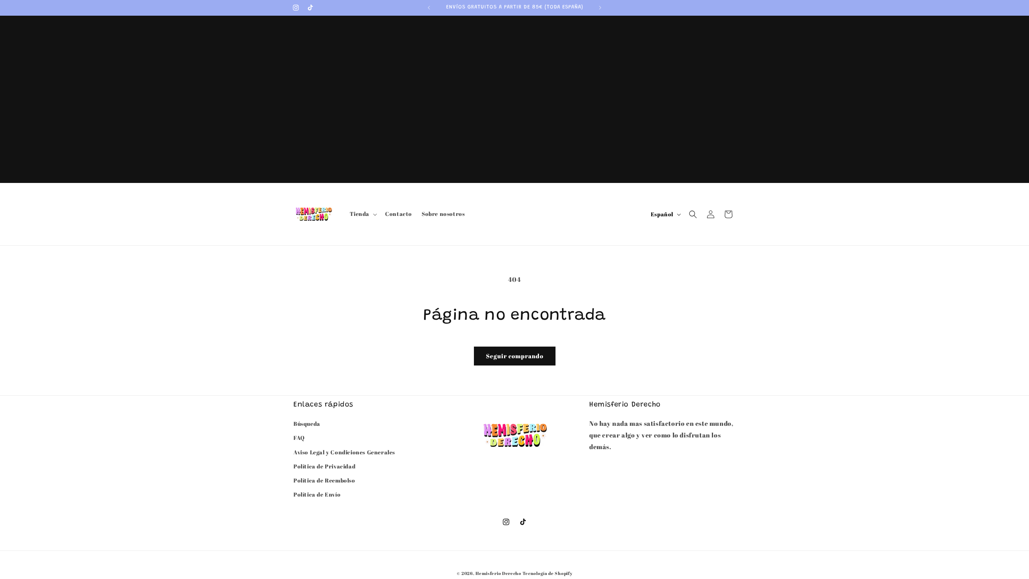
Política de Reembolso (324, 480)
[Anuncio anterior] (429, 7)
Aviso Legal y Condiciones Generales (344, 452)
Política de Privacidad (324, 466)
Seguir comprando (514, 356)
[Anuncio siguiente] (600, 7)
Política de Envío (316, 494)
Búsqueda (306, 423)
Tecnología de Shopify (548, 573)
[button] (363, 213)
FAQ (299, 437)
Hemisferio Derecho (498, 573)
